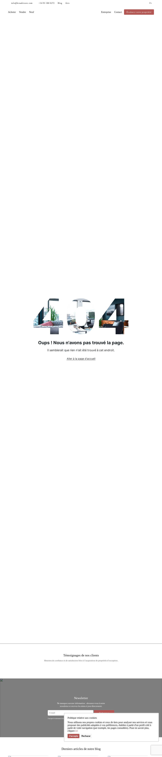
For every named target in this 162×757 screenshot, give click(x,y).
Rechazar (85, 736)
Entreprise (106, 12)
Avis (67, 3)
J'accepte (73, 736)
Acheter (12, 12)
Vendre (22, 12)
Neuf (31, 12)
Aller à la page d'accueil (81, 358)
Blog (60, 3)
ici (76, 730)
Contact (118, 12)
